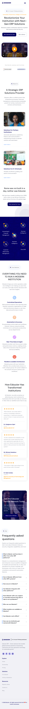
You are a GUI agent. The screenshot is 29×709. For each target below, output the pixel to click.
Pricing (3, 667)
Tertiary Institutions (7, 677)
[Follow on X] (9, 654)
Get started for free (9, 34)
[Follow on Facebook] (6, 654)
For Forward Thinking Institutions (19, 639)
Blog (3, 690)
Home (3, 661)
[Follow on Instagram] (12, 654)
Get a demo (22, 34)
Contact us (4, 687)
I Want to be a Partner (10, 515)
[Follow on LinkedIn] (3, 654)
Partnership (5, 664)
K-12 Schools (5, 674)
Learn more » (7, 144)
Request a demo (6, 684)
